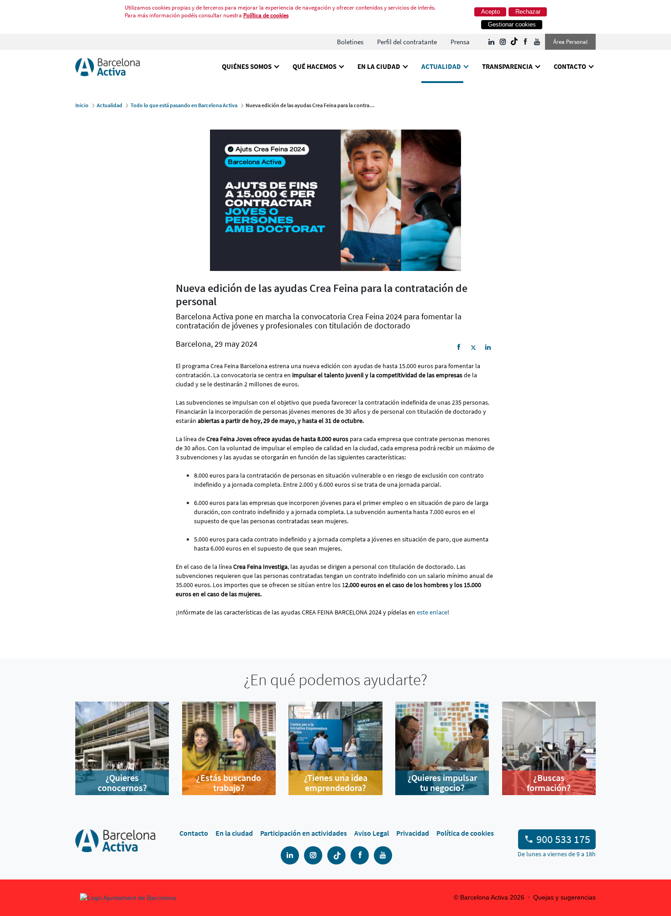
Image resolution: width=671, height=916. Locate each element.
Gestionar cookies (512, 24)
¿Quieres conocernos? (122, 783)
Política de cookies (265, 15)
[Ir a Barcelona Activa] (107, 66)
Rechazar (527, 11)
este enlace (432, 612)
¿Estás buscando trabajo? (228, 783)
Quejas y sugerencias (564, 897)
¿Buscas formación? (549, 783)
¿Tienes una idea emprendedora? (335, 783)
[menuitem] (350, 42)
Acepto (490, 11)
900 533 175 (563, 839)
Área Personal (570, 42)
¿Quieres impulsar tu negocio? (442, 783)
